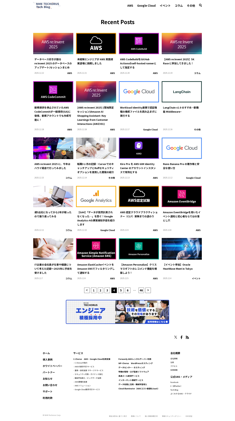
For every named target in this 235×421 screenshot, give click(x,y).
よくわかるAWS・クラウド (181, 393)
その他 (191, 5)
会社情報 (173, 358)
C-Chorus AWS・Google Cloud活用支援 (91, 359)
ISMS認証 (188, 416)
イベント (165, 5)
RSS (187, 337)
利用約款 (47, 398)
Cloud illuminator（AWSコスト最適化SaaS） (138, 388)
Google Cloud (146, 5)
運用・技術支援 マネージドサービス (89, 370)
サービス (78, 353)
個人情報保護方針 (151, 416)
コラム (179, 5)
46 (141, 290)
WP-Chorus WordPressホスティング (135, 363)
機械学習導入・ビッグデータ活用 (88, 378)
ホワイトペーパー (52, 366)
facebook (181, 337)
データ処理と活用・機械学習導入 (132, 384)
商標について (136, 416)
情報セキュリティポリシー (171, 416)
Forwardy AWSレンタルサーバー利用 (134, 359)
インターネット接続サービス (130, 380)
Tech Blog (174, 390)
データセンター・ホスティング (131, 367)
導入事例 (47, 359)
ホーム (46, 353)
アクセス (173, 366)
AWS (130, 5)
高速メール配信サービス (128, 375)
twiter (175, 337)
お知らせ (47, 378)
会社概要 (175, 353)
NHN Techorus (52, 336)
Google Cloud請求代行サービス (87, 389)
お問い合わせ (50, 385)
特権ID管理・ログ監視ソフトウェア (133, 371)
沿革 (172, 362)
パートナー (49, 372)
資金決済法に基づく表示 (118, 416)
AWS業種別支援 (81, 381)
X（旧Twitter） (176, 386)
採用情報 (173, 370)
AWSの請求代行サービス (84, 366)
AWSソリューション (83, 385)
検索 (200, 5)
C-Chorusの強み (81, 362)
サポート (47, 391)
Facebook (174, 382)
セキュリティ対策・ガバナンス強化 (89, 374)
